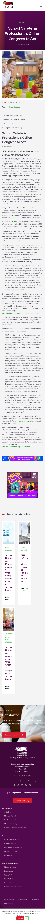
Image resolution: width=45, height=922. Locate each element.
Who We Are (8, 875)
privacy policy (21, 915)
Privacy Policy (9, 900)
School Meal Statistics (12, 887)
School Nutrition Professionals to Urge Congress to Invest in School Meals (8, 573)
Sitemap (35, 900)
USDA (30, 231)
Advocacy (8, 855)
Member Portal (10, 816)
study (14, 221)
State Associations (11, 820)
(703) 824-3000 (24, 775)
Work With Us (9, 879)
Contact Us (8, 903)
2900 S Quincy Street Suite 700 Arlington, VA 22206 (22, 768)
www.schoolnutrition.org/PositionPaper (16, 313)
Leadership (8, 871)
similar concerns (25, 421)
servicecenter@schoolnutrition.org (22, 781)
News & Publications (12, 840)
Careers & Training (11, 844)
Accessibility (23, 900)
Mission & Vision (10, 867)
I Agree (20, 918)
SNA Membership (10, 824)
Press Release (14, 107)
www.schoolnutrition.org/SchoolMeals (16, 447)
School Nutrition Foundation (15, 828)
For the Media (9, 883)
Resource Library (10, 851)
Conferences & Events (13, 847)
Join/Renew (9, 812)
